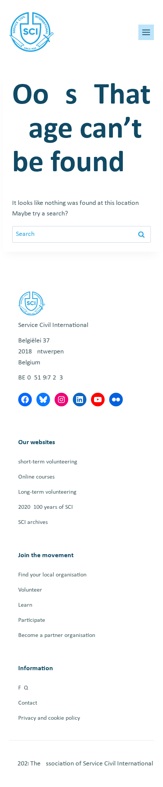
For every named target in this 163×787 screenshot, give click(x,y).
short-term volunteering (47, 462)
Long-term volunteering (47, 492)
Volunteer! (31, 590)
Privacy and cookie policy (49, 718)
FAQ (23, 688)
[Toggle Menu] (146, 32)
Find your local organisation (52, 575)
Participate (31, 620)
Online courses (36, 477)
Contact (27, 703)
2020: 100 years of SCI (45, 507)
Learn (25, 605)
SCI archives (33, 522)
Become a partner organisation (56, 635)
